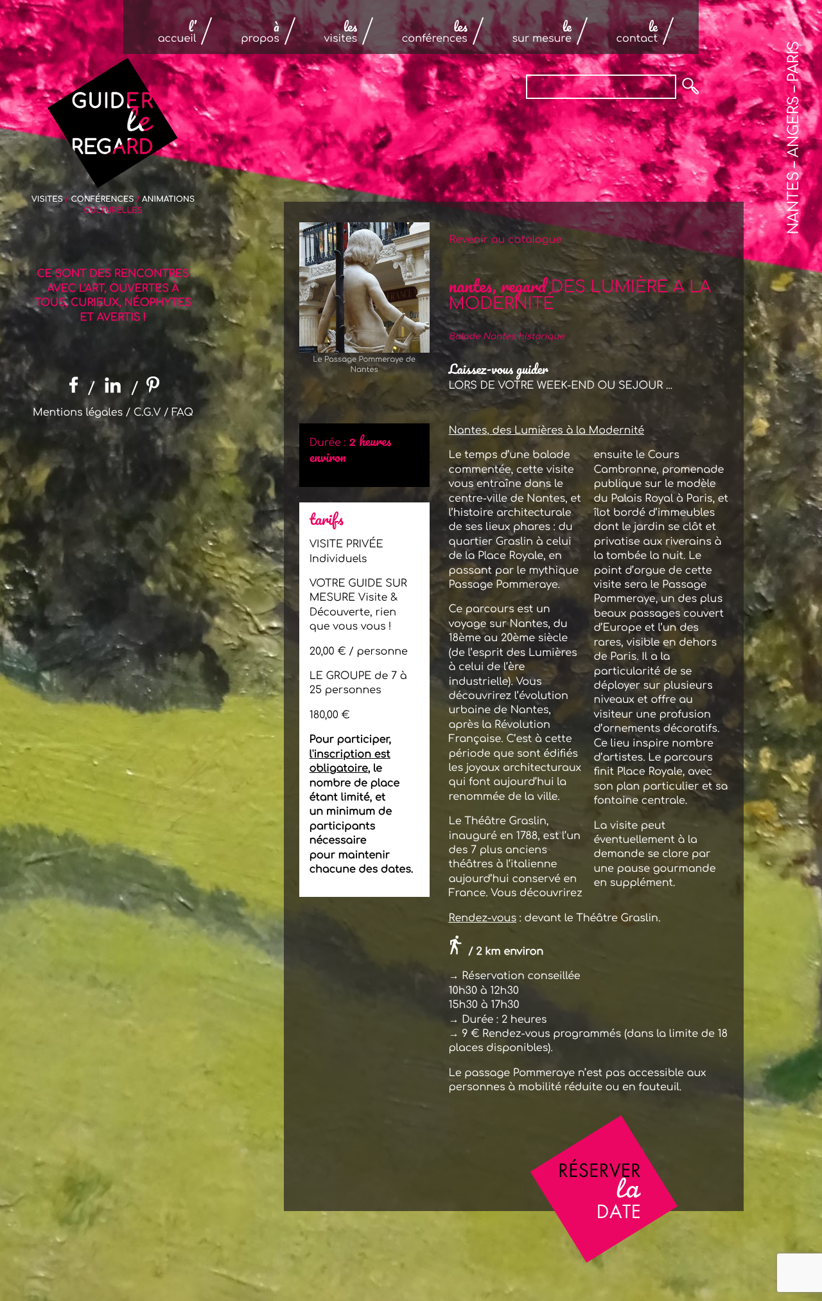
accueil (177, 32)
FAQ (182, 412)
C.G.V (147, 412)
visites (341, 32)
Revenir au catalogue (504, 239)
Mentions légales (78, 412)
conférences (435, 32)
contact (637, 32)
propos (260, 32)
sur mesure (541, 32)
